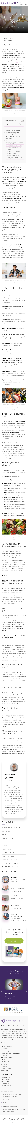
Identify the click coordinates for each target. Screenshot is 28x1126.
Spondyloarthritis (5, 1070)
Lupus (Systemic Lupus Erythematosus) (10, 1053)
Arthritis (5, 831)
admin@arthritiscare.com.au (10, 1106)
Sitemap (14, 1123)
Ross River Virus (5, 1064)
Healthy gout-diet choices (14, 134)
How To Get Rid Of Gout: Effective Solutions (17, 900)
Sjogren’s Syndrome (6, 1068)
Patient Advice (7, 856)
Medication (6, 849)
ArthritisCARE (5, 79)
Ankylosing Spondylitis (10, 827)
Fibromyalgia (6, 838)
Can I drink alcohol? (13, 153)
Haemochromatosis (6, 1051)
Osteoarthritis (7, 852)
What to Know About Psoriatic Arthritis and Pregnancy (18, 890)
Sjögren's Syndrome (9, 867)
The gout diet (9, 128)
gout (17, 62)
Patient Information (5, 1079)
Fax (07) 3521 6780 (7, 1102)
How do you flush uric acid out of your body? (15, 143)
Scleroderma (4, 1066)
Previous (1, 991)
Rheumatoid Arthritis (9, 863)
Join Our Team (4, 1087)
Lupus (4, 845)
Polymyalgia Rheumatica (7, 1057)
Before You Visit (5, 1081)
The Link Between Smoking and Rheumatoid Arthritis (18, 918)
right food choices (18, 200)
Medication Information (6, 1085)
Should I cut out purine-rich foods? (14, 148)
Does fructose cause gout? (14, 151)
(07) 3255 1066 (6, 1099)
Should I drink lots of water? (15, 155)
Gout (4, 842)
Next (26, 991)
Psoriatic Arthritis (8, 859)
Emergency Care (5, 1083)
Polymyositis (4, 1059)
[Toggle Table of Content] (22, 120)
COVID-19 (5, 835)
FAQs (7, 140)
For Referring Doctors (6, 1077)
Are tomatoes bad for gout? (15, 145)
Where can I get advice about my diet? (15, 158)
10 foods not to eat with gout (13, 130)
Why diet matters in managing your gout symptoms (13, 124)
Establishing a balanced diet (13, 132)
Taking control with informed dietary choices (13, 137)
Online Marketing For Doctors (18, 1119)
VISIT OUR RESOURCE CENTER (14, 940)
